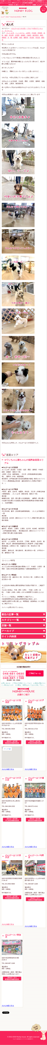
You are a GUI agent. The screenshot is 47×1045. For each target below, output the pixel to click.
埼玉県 (11, 35)
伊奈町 (40, 33)
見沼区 (32, 37)
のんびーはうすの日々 (15, 16)
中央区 (34, 33)
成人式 (9, 24)
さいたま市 (10, 33)
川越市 (29, 35)
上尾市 (28, 33)
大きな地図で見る (8, 769)
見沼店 (37, 37)
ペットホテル (19, 33)
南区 (6, 35)
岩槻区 (23, 35)
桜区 (41, 35)
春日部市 (36, 35)
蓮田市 (26, 37)
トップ (2, 16)
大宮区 (17, 35)
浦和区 (4, 37)
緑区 (20, 37)
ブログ (7, 16)
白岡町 (15, 37)
